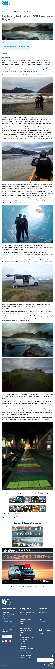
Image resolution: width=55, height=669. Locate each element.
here (11, 621)
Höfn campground (10, 60)
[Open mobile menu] (52, 3)
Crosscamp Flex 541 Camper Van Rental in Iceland (27, 654)
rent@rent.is (5, 618)
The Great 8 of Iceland (14, 514)
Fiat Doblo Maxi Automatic (27, 614)
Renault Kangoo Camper (26, 617)
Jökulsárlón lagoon (15, 119)
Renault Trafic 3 (24, 639)
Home (3, 11)
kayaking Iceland (25, 46)
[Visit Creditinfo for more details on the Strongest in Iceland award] (7, 636)
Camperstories (10, 11)
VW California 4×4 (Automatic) (25, 645)
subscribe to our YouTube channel (35, 586)
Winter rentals (42, 621)
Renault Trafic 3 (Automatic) (27, 637)
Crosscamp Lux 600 (25, 657)
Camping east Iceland (15, 46)
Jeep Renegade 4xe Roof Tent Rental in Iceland (26, 629)
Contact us (41, 633)
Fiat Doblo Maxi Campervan (27, 612)
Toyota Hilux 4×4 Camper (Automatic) (26, 649)
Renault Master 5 (24, 641)
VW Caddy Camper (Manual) (24, 625)
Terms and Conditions (44, 623)
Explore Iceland (42, 614)
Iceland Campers (43, 612)
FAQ (40, 619)
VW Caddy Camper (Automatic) (25, 634)
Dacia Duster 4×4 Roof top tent (25, 620)
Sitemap (41, 626)
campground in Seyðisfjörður (9, 254)
